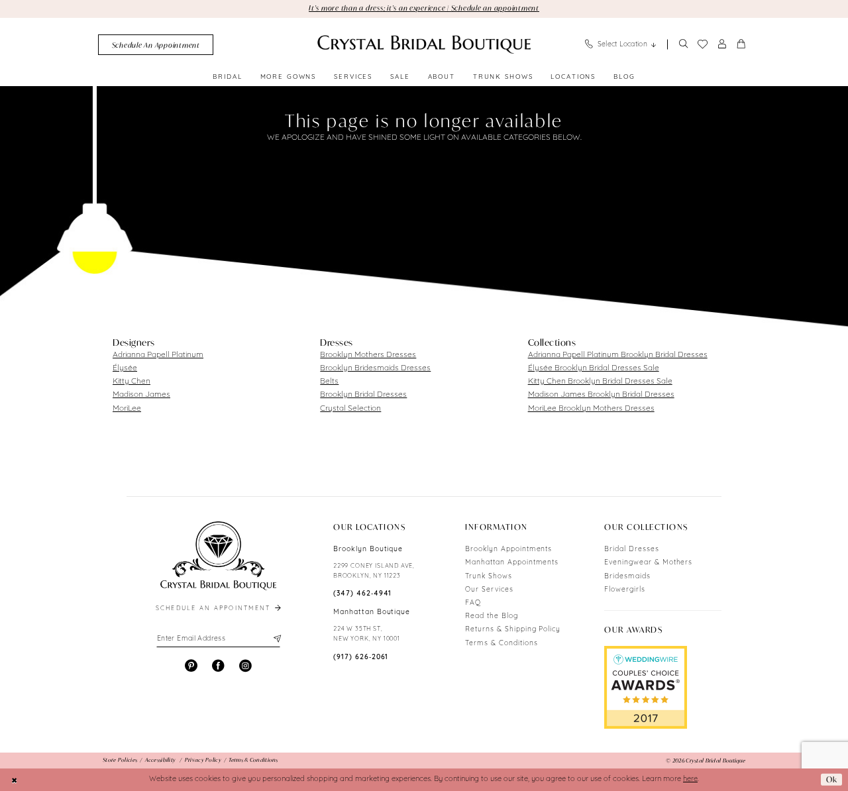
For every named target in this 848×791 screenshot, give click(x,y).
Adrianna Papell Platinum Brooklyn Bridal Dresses (618, 355)
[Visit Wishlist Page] (702, 44)
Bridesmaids (627, 576)
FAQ (473, 603)
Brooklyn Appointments (508, 549)
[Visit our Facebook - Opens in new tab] (218, 666)
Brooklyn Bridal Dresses (363, 395)
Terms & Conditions (501, 643)
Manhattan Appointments (511, 562)
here (690, 779)
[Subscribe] (276, 639)
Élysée (125, 368)
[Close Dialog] (14, 779)
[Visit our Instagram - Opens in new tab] (245, 666)
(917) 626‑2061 (360, 657)
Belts (329, 382)
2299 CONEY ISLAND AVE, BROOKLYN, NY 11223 (374, 571)
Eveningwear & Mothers (648, 562)
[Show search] (683, 44)
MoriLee (127, 409)
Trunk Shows (488, 576)
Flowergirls (624, 590)
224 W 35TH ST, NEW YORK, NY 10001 (366, 634)
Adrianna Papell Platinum (158, 355)
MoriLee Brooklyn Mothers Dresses (591, 409)
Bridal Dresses (631, 549)
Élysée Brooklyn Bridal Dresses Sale (593, 368)
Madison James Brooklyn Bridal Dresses (601, 395)
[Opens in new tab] (645, 687)
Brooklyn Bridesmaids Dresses (375, 368)
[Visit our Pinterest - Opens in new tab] (191, 666)
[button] (722, 44)
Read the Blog (491, 616)
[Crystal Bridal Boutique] (424, 44)
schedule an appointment (215, 608)
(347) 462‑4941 (362, 594)
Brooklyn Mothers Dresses (368, 355)
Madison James (141, 395)
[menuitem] (155, 44)
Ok (831, 779)
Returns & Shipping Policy (512, 629)
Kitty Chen (131, 382)
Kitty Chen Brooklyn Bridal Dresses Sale (600, 382)
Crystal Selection (350, 409)
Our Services (489, 590)
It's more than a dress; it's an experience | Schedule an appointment (424, 8)
